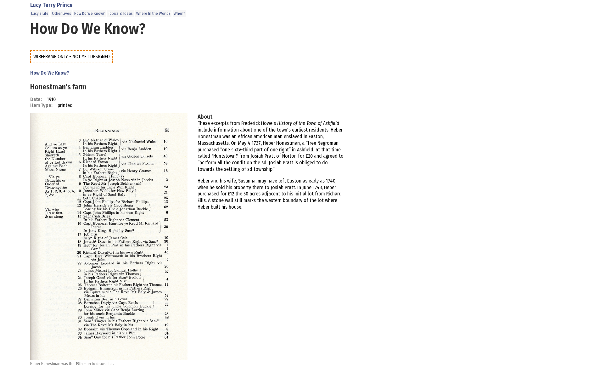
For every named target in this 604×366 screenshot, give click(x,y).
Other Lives (61, 13)
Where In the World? (153, 13)
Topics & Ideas (120, 13)
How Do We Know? (89, 13)
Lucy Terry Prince (51, 5)
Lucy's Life (39, 13)
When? (179, 13)
